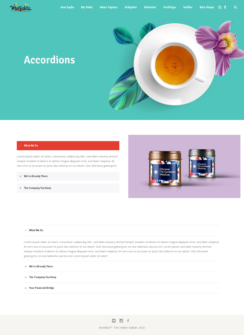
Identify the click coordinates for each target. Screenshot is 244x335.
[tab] (68, 145)
